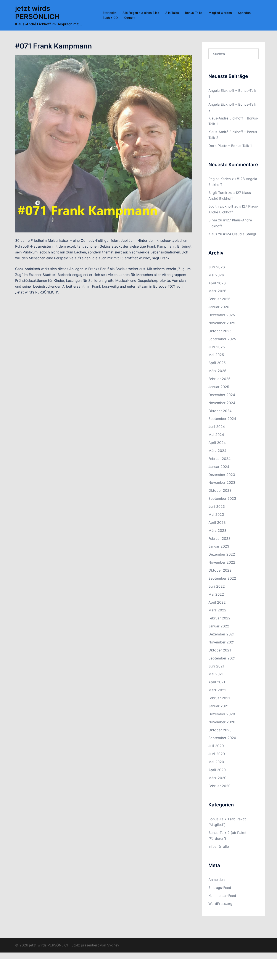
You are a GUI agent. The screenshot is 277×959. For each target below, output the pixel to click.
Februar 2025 (219, 379)
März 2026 (217, 291)
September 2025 (222, 339)
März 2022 (217, 610)
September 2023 (222, 498)
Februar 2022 (219, 618)
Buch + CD (110, 17)
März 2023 (217, 530)
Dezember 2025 (221, 315)
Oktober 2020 (220, 730)
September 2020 (222, 738)
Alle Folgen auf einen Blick (140, 13)
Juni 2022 (216, 586)
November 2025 (221, 323)
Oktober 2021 (219, 650)
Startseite (109, 13)
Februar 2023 (219, 538)
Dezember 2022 (221, 554)
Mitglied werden (220, 13)
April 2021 (216, 682)
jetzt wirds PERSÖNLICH (37, 12)
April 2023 (217, 522)
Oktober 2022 (220, 570)
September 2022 (222, 578)
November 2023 (221, 482)
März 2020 (217, 778)
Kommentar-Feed (222, 895)
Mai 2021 (215, 674)
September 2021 (221, 658)
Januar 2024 (218, 466)
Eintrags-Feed (219, 887)
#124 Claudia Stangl (239, 234)
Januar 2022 (218, 626)
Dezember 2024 (221, 395)
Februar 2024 (219, 458)
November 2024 (221, 403)
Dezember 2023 (221, 474)
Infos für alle (218, 846)
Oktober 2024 (220, 411)
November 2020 (221, 722)
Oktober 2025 (220, 331)
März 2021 (217, 690)
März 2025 (217, 371)
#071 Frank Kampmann (53, 46)
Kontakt (129, 17)
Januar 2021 (218, 706)
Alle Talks (172, 13)
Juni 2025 (216, 347)
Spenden (244, 13)
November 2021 (221, 642)
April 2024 (217, 442)
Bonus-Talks (194, 13)
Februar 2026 (219, 299)
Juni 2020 (216, 754)
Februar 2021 (219, 698)
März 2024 (217, 450)
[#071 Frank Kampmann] (103, 144)
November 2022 (221, 562)
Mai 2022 (216, 594)
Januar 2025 (218, 387)
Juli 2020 (216, 746)
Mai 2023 (216, 514)
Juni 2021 (216, 666)
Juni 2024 (216, 426)
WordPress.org (220, 903)
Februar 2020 (219, 786)
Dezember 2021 (221, 634)
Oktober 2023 (220, 490)
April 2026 (217, 283)
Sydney (113, 945)
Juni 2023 (216, 506)
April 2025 (217, 363)
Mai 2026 (216, 275)
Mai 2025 (216, 355)
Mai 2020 (216, 762)
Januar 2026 (218, 307)
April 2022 (217, 602)
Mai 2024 (216, 434)
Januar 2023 (218, 546)
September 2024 (222, 418)
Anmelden (216, 879)
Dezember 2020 (221, 714)
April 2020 (217, 770)
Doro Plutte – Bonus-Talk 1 (230, 145)
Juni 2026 (216, 267)
